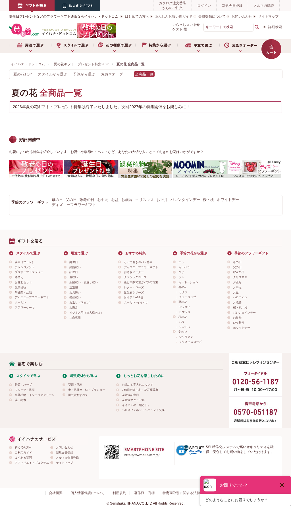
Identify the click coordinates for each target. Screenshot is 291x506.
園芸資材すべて (78, 394)
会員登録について (212, 16)
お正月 (162, 200)
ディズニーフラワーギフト (74, 205)
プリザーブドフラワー (29, 272)
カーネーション (188, 282)
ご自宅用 (75, 317)
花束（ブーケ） (25, 262)
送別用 (73, 287)
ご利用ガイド (23, 452)
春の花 (182, 287)
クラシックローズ (135, 277)
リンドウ (184, 326)
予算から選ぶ (84, 74)
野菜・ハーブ (23, 384)
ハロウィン (240, 297)
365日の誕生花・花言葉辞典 (140, 389)
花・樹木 (20, 400)
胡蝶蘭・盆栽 (23, 292)
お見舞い (75, 292)
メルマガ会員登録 (67, 457)
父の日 (71, 200)
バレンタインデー (185, 200)
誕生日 (73, 262)
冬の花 (182, 331)
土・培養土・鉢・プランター (86, 389)
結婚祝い (75, 267)
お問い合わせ (242, 16)
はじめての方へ (137, 16)
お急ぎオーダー (240, 46)
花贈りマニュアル (133, 400)
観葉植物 (20, 287)
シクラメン (186, 336)
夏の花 (182, 301)
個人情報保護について (87, 493)
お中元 (102, 200)
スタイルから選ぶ (52, 74)
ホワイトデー (228, 200)
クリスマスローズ (190, 341)
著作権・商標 (144, 493)
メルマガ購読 (263, 6)
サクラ (183, 292)
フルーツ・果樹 (25, 389)
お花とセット (23, 282)
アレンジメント (25, 267)
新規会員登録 (232, 6)
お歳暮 (126, 200)
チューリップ (187, 297)
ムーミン (20, 302)
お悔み (73, 307)
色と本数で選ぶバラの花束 (141, 282)
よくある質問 (23, 457)
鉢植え (19, 277)
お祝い (73, 277)
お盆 (115, 200)
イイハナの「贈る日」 (136, 405)
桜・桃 (208, 200)
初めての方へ (23, 447)
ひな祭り (238, 322)
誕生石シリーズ (134, 292)
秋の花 (182, 316)
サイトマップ (268, 16)
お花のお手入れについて (137, 384)
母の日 (57, 200)
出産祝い (75, 297)
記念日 (73, 272)
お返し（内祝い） (80, 302)
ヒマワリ (184, 312)
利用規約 (119, 493)
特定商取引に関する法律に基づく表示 (192, 493)
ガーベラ (184, 267)
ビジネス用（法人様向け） (86, 312)
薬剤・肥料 (75, 384)
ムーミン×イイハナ (136, 302)
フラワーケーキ (25, 307)
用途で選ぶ (30, 46)
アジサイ (184, 306)
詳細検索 (275, 27)
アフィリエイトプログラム (32, 462)
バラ (181, 262)
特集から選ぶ (156, 46)
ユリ (181, 272)
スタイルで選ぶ (72, 46)
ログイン (204, 6)
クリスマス (144, 200)
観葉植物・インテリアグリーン (35, 394)
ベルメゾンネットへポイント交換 (143, 409)
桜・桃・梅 (240, 307)
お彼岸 (237, 317)
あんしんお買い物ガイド (173, 16)
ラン (181, 277)
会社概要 (56, 493)
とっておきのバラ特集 (138, 262)
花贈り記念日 (130, 394)
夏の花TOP (22, 74)
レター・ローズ (134, 287)
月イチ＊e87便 (133, 297)
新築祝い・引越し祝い (83, 282)
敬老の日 (87, 200)
